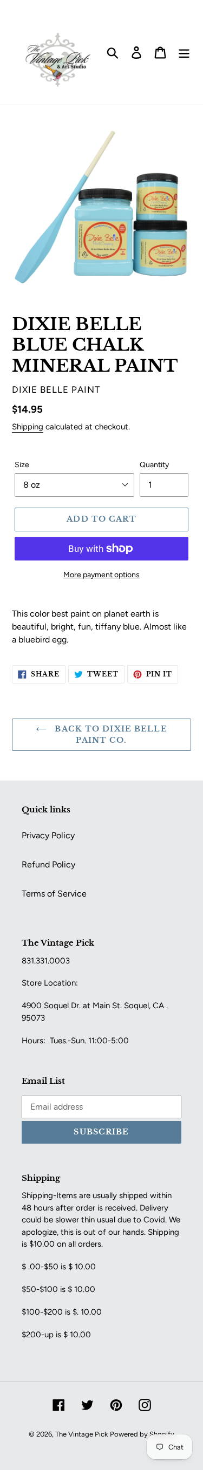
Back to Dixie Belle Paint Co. (109, 734)
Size (22, 464)
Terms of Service (54, 893)
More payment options (101, 574)
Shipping (27, 427)
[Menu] (184, 52)
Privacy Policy (48, 835)
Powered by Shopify (142, 1434)
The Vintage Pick (81, 1434)
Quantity (154, 464)
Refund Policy (48, 864)
